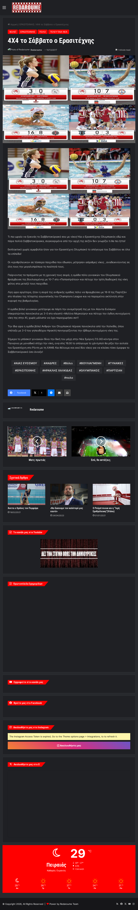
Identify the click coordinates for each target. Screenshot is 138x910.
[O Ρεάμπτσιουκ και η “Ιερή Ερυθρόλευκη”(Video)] (111, 494)
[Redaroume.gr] (26, 7)
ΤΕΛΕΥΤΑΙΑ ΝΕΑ (58, 31)
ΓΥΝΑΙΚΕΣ (116, 363)
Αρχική (14, 24)
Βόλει (69, 363)
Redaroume (36, 50)
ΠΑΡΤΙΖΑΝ (115, 370)
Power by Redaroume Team (63, 904)
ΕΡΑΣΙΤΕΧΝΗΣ (27, 24)
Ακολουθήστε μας (70, 745)
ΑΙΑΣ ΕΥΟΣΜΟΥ (26, 363)
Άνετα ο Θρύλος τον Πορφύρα (23, 508)
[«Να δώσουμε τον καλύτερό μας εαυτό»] (69, 494)
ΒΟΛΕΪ (13, 31)
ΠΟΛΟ (42, 31)
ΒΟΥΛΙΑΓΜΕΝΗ (91, 363)
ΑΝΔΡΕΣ (51, 363)
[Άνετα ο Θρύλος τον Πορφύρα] (26, 494)
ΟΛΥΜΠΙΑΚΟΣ (90, 370)
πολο (69, 377)
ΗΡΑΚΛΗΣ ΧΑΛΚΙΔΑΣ (58, 370)
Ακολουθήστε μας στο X (27, 764)
